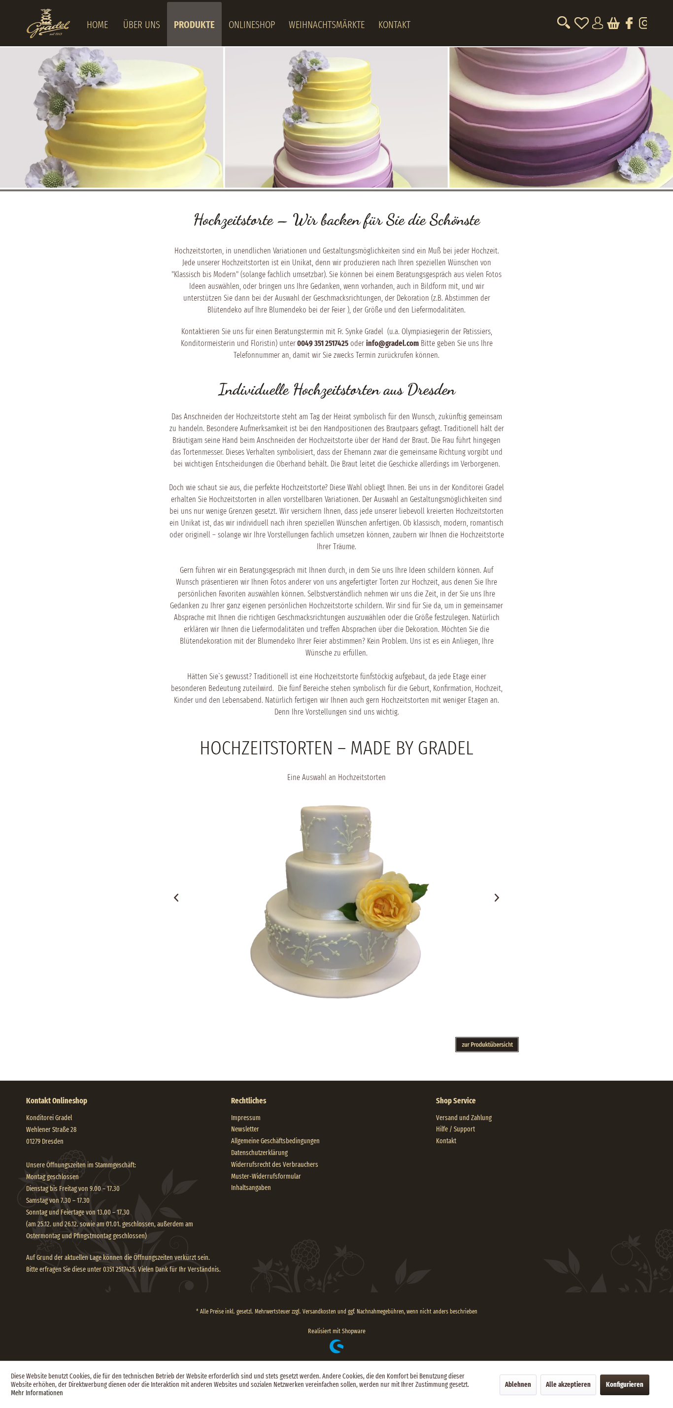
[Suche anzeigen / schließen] (563, 23)
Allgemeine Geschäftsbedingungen (275, 1141)
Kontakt (446, 1141)
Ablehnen (518, 1384)
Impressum (246, 1118)
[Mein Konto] (597, 23)
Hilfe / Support (455, 1129)
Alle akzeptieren (568, 1384)
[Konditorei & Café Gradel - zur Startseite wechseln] (52, 20)
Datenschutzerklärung (259, 1153)
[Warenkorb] (613, 23)
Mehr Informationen (37, 1393)
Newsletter (245, 1129)
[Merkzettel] (581, 23)
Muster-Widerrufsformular (266, 1176)
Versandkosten (319, 1311)
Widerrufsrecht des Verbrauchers (274, 1164)
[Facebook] (628, 23)
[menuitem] (52, 24)
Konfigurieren (624, 1384)
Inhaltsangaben (251, 1188)
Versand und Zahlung (464, 1118)
